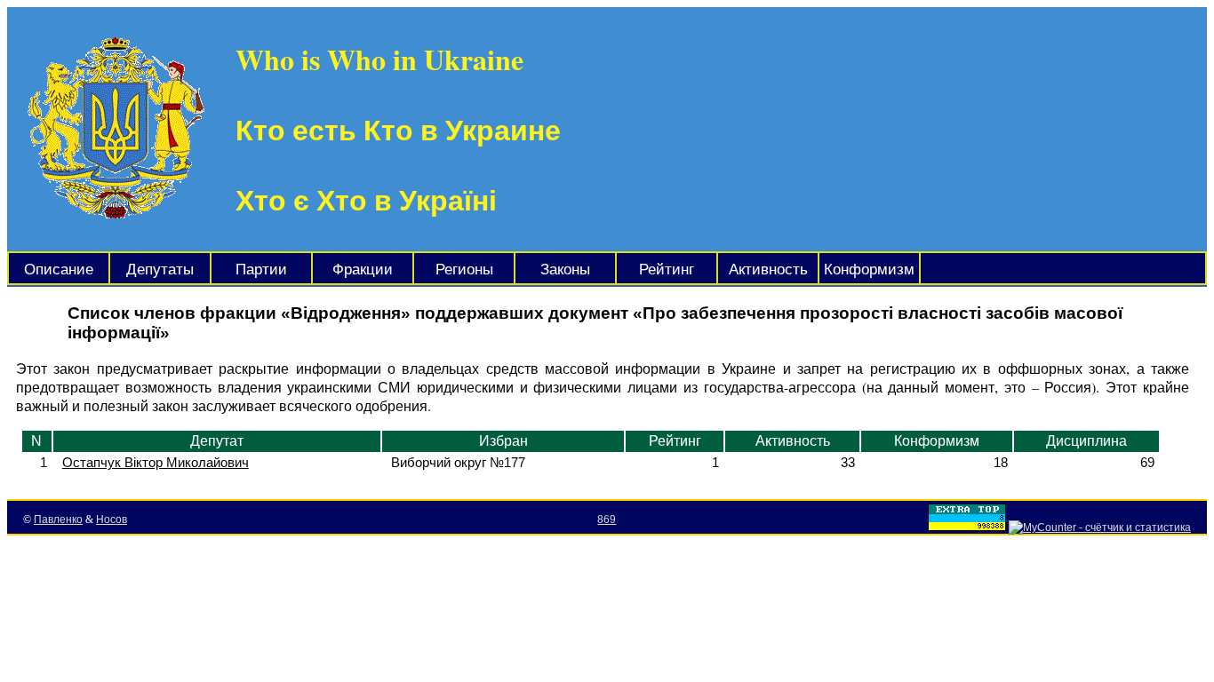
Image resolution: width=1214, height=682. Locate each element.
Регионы (464, 269)
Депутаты (160, 269)
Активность (768, 269)
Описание (58, 269)
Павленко (58, 519)
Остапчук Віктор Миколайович (155, 462)
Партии (261, 269)
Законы (565, 269)
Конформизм (869, 269)
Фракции (362, 269)
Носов (111, 519)
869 (606, 519)
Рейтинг (666, 269)
